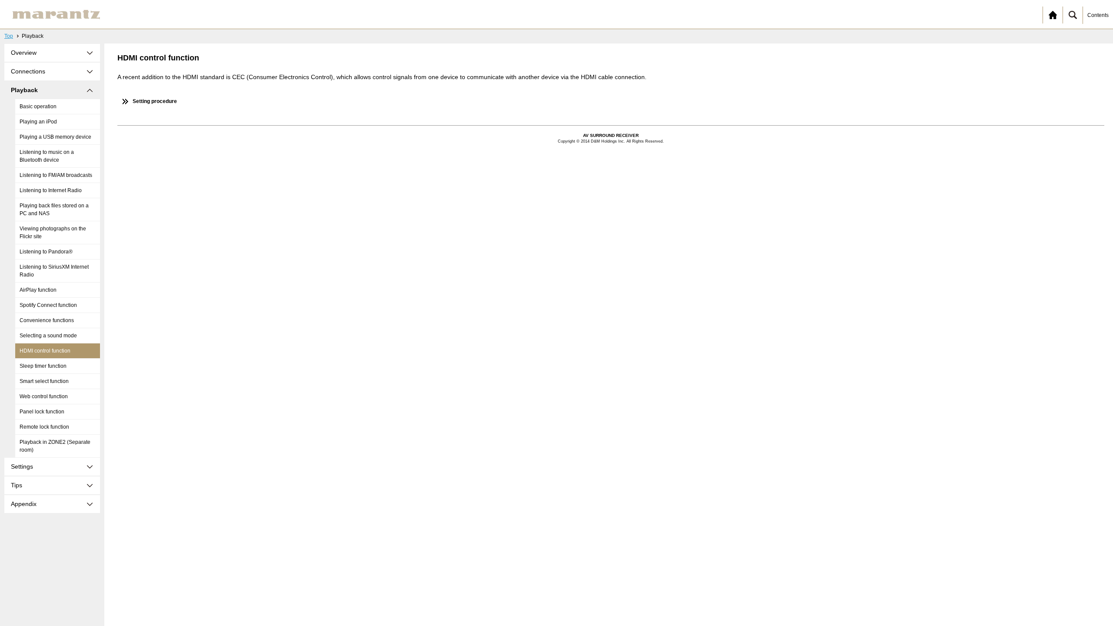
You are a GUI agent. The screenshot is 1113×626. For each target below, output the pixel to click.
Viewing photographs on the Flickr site (53, 233)
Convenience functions (47, 320)
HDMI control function (45, 351)
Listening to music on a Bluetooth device (47, 156)
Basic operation (38, 106)
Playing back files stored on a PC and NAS (54, 209)
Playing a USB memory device (55, 137)
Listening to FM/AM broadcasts (56, 175)
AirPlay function (38, 290)
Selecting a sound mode (48, 336)
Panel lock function (42, 412)
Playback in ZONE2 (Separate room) (55, 446)
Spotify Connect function (48, 305)
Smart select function (44, 381)
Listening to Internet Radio (51, 190)
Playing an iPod (38, 122)
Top (8, 36)
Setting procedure (155, 101)
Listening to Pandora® (46, 252)
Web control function (44, 396)
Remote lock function (44, 427)
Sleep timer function (43, 366)
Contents (1098, 15)
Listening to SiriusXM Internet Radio (54, 271)
